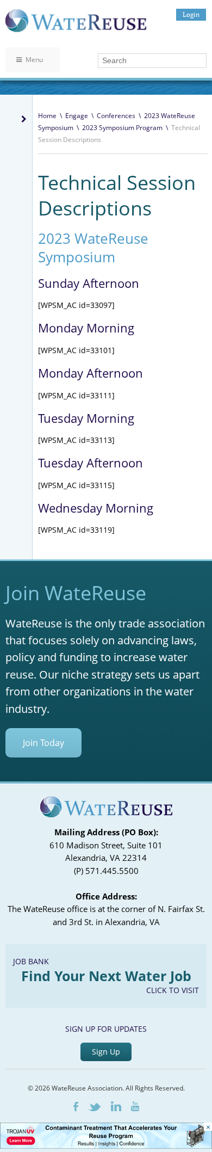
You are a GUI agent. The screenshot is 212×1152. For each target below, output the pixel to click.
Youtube (135, 1106)
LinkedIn (116, 1106)
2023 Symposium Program (122, 127)
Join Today (43, 743)
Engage (76, 115)
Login (191, 14)
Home (47, 115)
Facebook (75, 1106)
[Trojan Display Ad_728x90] (106, 1146)
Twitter (94, 1107)
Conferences (116, 115)
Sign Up (106, 1051)
